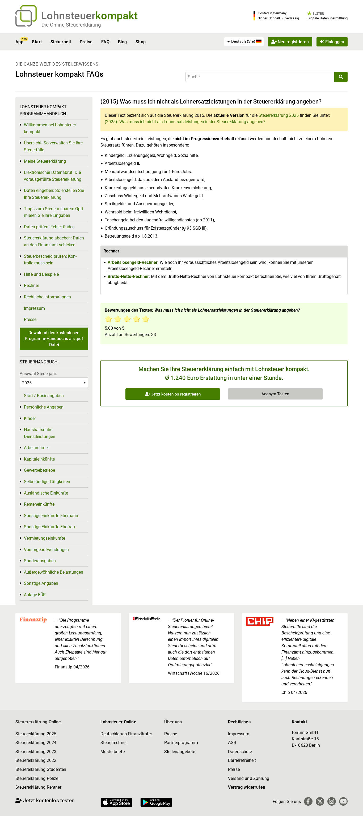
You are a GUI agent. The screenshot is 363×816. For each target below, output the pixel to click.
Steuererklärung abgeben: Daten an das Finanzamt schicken (54, 241)
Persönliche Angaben (44, 407)
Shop (141, 41)
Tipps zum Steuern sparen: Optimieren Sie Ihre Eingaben (54, 212)
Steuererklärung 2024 (35, 742)
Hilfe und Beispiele (41, 274)
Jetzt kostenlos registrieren (175, 394)
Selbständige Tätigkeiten (47, 481)
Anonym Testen (275, 394)
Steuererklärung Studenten (40, 769)
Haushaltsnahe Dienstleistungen (39, 433)
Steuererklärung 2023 (35, 751)
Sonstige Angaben (41, 583)
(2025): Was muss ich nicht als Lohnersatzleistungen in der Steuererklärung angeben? (185, 121)
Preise (86, 41)
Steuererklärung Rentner (38, 787)
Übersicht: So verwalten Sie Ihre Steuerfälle (53, 146)
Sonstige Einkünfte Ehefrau (49, 526)
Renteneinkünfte (39, 504)
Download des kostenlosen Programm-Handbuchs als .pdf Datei (54, 338)
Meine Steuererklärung (45, 161)
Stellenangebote (179, 751)
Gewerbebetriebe (39, 470)
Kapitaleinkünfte (39, 459)
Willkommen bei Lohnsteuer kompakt (50, 128)
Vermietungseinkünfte (44, 538)
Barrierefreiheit (242, 760)
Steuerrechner (113, 742)
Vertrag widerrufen (246, 787)
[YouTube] (343, 801)
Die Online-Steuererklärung (71, 25)
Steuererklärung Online (38, 721)
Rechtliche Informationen (47, 296)
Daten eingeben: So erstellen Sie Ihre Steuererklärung (54, 194)
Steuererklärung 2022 (35, 760)
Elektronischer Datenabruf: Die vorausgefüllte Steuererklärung (52, 176)
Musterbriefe (112, 751)
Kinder (30, 418)
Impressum (34, 308)
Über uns (173, 721)
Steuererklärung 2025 (279, 115)
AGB (232, 742)
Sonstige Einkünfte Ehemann (51, 515)
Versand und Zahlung (248, 778)
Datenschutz (240, 751)
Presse (30, 319)
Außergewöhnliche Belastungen (53, 572)
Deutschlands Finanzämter (126, 733)
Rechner (31, 285)
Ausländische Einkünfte (46, 493)
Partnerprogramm (181, 742)
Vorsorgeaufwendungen (46, 549)
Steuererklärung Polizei (37, 778)
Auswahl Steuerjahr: (38, 373)
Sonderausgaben (40, 560)
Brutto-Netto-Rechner (128, 276)
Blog (122, 41)
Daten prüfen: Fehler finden (49, 226)
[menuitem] (244, 41)
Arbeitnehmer (36, 447)
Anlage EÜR (35, 594)
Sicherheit (60, 41)
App (19, 41)
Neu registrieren (293, 41)
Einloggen (334, 41)
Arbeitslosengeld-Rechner (133, 262)
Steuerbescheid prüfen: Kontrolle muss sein (50, 260)
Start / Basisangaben (44, 395)
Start (37, 41)
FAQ (105, 41)
